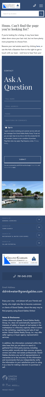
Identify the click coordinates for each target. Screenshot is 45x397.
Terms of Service (8, 167)
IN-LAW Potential (9, 244)
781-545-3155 (24, 276)
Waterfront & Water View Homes (15, 236)
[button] (41, 13)
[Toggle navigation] (41, 6)
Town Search (7, 228)
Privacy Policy (34, 165)
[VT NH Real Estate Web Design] (22, 378)
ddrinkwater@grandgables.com (22, 291)
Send (22, 159)
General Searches (9, 221)
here (38, 46)
